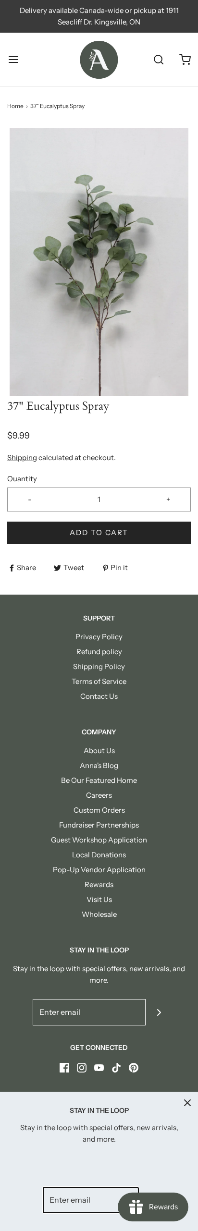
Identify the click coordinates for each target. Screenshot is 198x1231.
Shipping (22, 457)
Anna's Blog (99, 765)
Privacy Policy (99, 636)
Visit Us (99, 899)
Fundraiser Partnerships (99, 824)
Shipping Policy (99, 666)
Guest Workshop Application (99, 839)
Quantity (22, 478)
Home (15, 106)
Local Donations (99, 854)
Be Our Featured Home (99, 780)
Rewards (99, 884)
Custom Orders (99, 810)
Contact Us (99, 696)
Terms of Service (99, 681)
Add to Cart (99, 532)
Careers (99, 795)
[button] (99, 262)
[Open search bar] (158, 60)
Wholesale (99, 914)
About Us (99, 750)
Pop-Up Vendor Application (99, 869)
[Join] (159, 1012)
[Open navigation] (13, 60)
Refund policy (99, 651)
